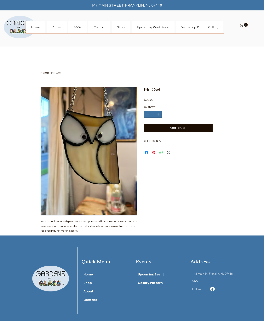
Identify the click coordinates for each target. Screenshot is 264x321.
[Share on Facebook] (146, 152)
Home (45, 72)
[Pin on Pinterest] (154, 152)
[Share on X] (168, 152)
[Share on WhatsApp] (161, 152)
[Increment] (158, 114)
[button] (244, 25)
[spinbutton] (152, 114)
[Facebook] (212, 289)
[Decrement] (147, 114)
